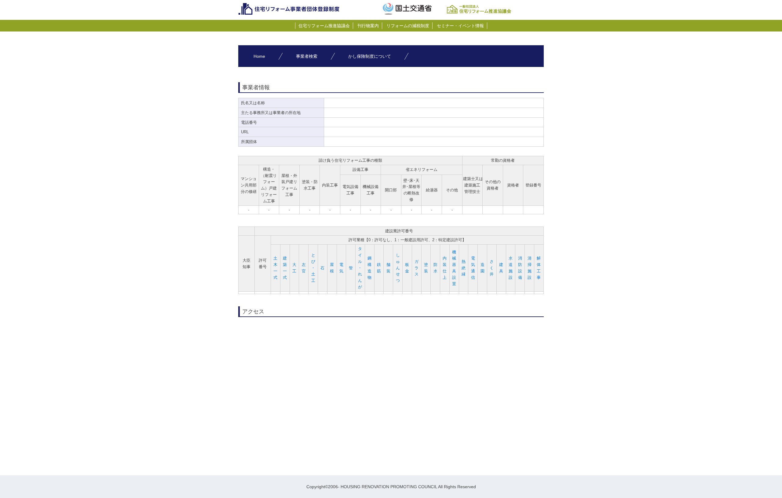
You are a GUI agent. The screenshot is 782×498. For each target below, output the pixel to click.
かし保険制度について (369, 56)
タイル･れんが (360, 267)
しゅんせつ (398, 268)
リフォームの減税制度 (407, 25)
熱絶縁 (464, 268)
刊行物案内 (368, 25)
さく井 (492, 268)
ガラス (416, 268)
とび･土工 (313, 268)
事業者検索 (306, 56)
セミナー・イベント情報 (460, 25)
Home (259, 56)
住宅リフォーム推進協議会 (324, 25)
